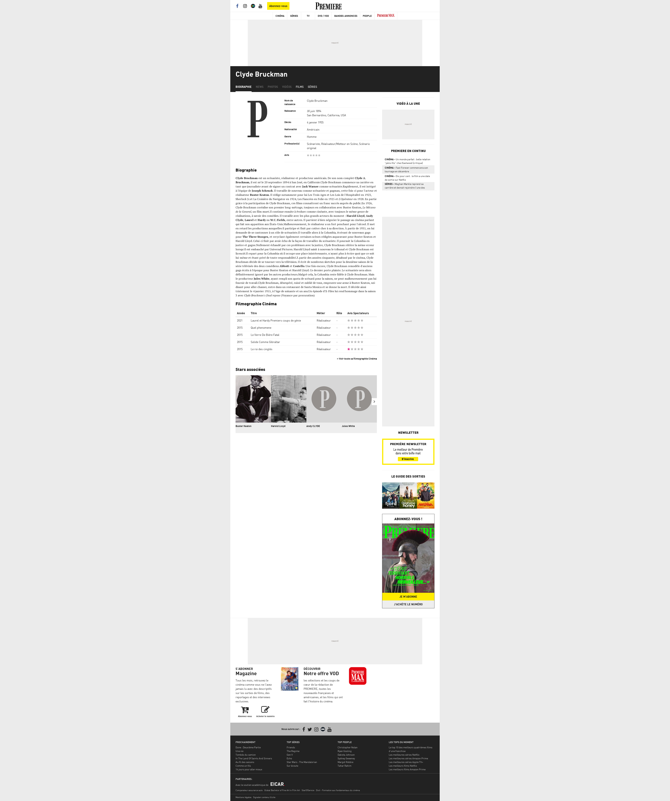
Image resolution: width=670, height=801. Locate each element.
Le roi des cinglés (261, 349)
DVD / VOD (323, 15)
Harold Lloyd (278, 426)
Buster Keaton (243, 426)
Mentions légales (243, 797)
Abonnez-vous (278, 6)
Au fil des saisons (245, 762)
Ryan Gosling (345, 751)
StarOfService (308, 790)
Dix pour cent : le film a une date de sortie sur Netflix (407, 178)
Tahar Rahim (344, 765)
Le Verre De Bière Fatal (265, 335)
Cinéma (280, 15)
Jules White (348, 426)
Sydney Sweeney (346, 758)
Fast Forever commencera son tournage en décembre (406, 169)
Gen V (290, 754)
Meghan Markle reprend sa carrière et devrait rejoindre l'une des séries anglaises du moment (405, 186)
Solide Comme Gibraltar (265, 342)
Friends (291, 747)
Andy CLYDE (313, 426)
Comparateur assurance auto (249, 790)
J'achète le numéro (408, 604)
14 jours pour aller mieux (249, 769)
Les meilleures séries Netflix (404, 754)
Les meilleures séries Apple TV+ (406, 762)
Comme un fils (243, 765)
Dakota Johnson (346, 754)
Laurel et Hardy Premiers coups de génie (276, 320)
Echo (289, 758)
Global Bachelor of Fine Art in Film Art (282, 790)
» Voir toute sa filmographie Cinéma (357, 358)
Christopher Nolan (348, 747)
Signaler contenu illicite (264, 797)
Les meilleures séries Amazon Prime (408, 758)
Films (300, 86)
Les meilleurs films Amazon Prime (407, 769)
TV (308, 15)
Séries (294, 15)
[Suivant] (374, 401)
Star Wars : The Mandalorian (302, 762)
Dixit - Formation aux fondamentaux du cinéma (338, 790)
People (367, 15)
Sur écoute (292, 765)
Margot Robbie (345, 762)
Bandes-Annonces (345, 15)
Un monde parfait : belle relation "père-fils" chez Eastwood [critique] (407, 161)
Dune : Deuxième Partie (248, 747)
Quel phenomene (261, 327)
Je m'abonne (408, 596)
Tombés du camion (246, 754)
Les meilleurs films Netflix (403, 765)
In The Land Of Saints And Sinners (254, 758)
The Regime (293, 751)
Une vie (239, 751)
